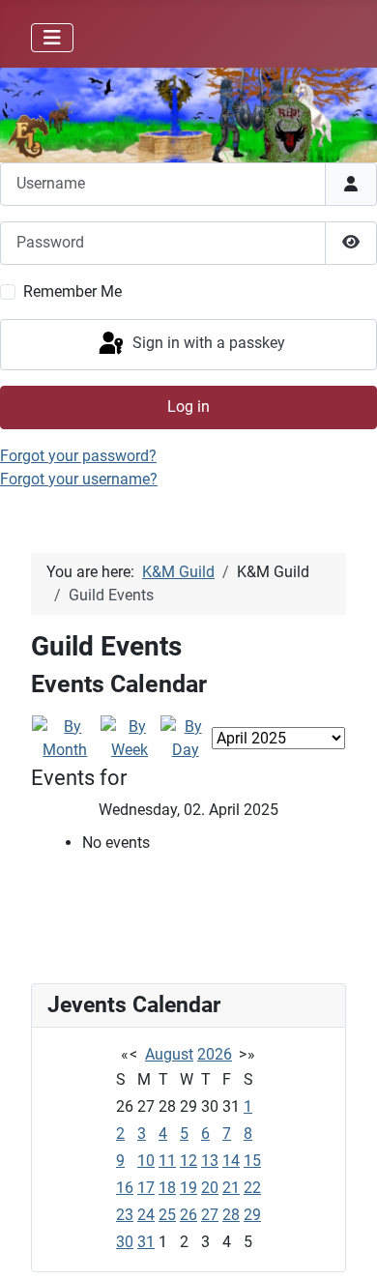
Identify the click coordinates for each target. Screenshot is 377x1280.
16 (124, 1187)
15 (252, 1160)
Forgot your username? (79, 479)
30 (124, 1242)
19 (188, 1187)
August (169, 1054)
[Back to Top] (343, 1244)
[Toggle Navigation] (52, 37)
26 (188, 1215)
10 (146, 1160)
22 (252, 1187)
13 (209, 1160)
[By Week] (130, 737)
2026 (214, 1054)
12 (188, 1160)
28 (231, 1215)
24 (146, 1215)
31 (146, 1242)
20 (209, 1187)
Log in (188, 406)
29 (252, 1215)
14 (231, 1160)
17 (146, 1187)
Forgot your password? (78, 456)
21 (231, 1187)
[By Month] (65, 737)
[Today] (185, 737)
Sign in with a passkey (207, 344)
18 (167, 1187)
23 (124, 1215)
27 (209, 1215)
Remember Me (72, 291)
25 (167, 1215)
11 (167, 1160)
